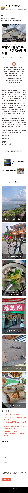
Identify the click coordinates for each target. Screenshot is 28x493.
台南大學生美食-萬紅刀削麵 (14, 405)
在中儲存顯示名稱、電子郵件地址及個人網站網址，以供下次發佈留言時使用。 (14, 473)
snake (3, 57)
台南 (3, 44)
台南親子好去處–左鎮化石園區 (14, 368)
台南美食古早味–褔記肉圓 (14, 331)
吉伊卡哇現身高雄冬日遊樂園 (12, 415)
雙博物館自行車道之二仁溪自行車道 (14, 219)
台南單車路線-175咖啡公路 (14, 256)
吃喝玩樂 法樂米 (13, 6)
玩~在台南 (14, 44)
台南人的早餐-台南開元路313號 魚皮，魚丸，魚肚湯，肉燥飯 (14, 293)
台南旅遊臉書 (5, 139)
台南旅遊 (13, 151)
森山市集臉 (5, 135)
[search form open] (14, 3)
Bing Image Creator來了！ (11, 431)
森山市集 (19, 151)
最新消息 (7, 44)
